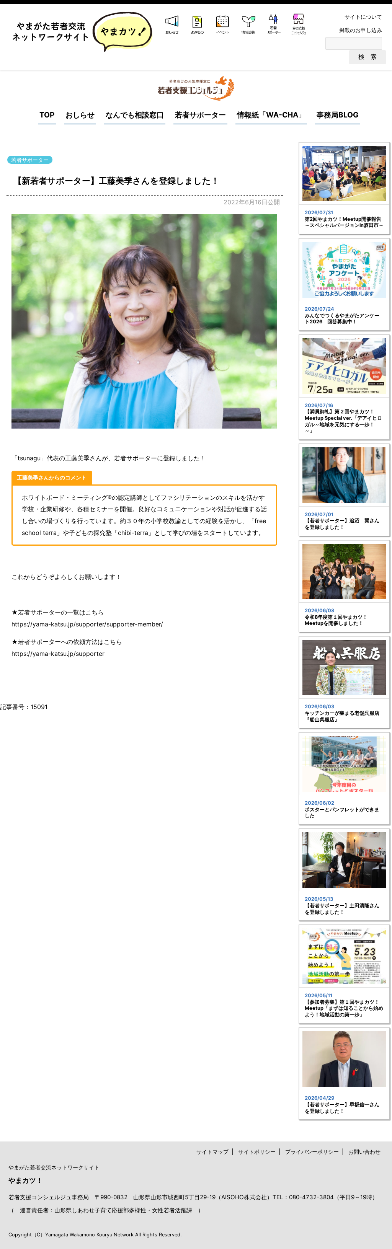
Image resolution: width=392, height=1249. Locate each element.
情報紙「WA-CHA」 (271, 114)
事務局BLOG (338, 114)
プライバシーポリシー (312, 1151)
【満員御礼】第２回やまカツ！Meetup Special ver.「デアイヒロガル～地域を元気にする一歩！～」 (343, 421)
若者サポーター (200, 114)
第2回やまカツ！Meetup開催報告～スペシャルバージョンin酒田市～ (344, 222)
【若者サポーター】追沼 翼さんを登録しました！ (342, 524)
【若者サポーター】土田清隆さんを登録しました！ (342, 909)
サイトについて (363, 16)
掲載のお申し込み (360, 30)
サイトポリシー (257, 1151)
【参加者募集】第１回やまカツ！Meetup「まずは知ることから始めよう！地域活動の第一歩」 (344, 1008)
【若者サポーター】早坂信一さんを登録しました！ (342, 1108)
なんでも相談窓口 (135, 114)
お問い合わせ (364, 1151)
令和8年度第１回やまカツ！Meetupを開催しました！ (336, 620)
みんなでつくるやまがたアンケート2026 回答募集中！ (342, 319)
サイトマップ (212, 1151)
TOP (46, 114)
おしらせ (80, 114)
